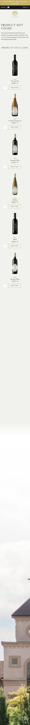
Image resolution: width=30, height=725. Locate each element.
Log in (3, 7)
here (2, 37)
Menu (25, 7)
